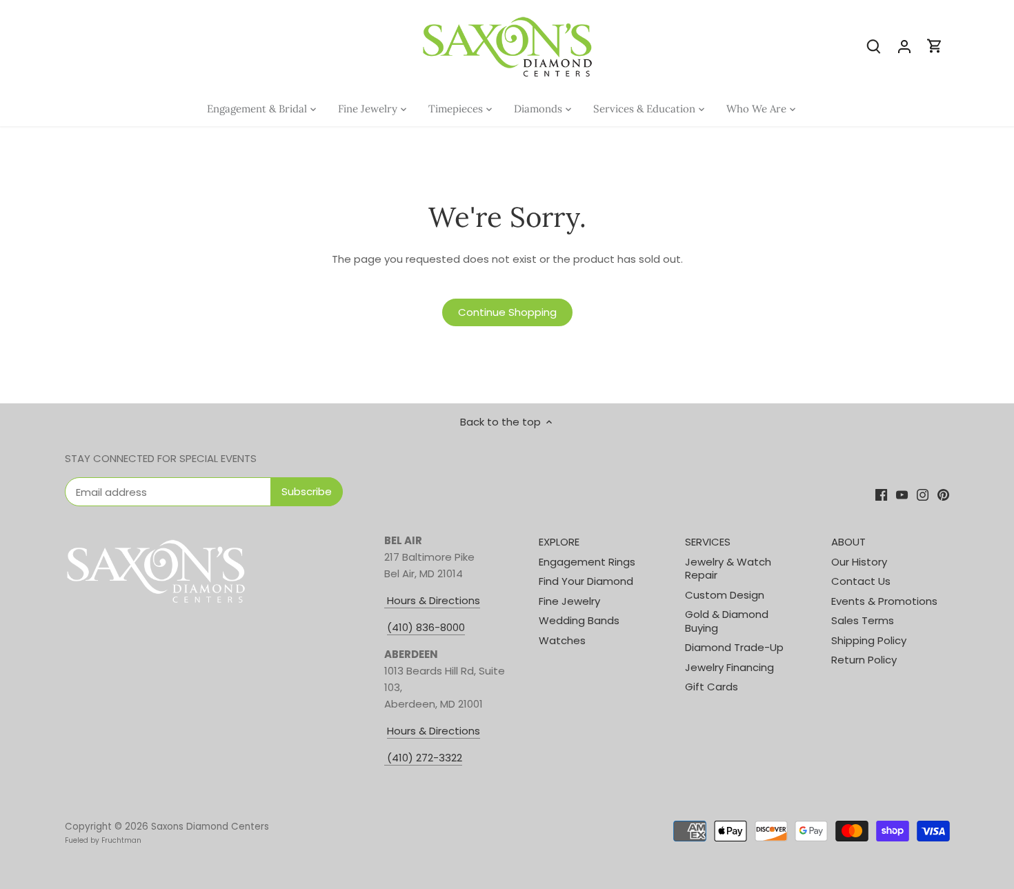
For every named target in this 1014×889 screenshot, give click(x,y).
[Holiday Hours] (385, 758)
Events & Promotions (884, 601)
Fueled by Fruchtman (103, 840)
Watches (562, 640)
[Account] (904, 46)
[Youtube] (902, 494)
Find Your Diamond (586, 581)
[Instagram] (922, 494)
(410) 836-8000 (426, 627)
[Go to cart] (934, 46)
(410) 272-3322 (424, 757)
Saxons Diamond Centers (210, 826)
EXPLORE (559, 542)
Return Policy (864, 659)
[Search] (874, 46)
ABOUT (848, 542)
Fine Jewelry (569, 601)
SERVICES (707, 542)
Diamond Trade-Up (734, 647)
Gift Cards (711, 686)
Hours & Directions (432, 600)
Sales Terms (862, 620)
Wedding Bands (579, 620)
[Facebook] (881, 494)
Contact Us (861, 581)
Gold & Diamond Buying (726, 621)
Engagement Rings (587, 562)
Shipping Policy (868, 640)
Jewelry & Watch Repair (728, 569)
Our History (859, 562)
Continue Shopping (507, 312)
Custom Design (724, 595)
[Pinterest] (943, 494)
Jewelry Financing (729, 667)
